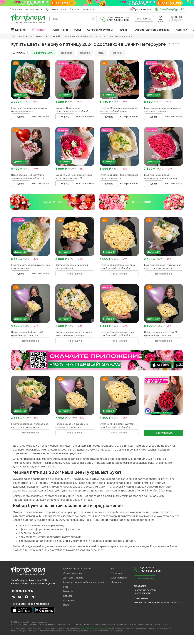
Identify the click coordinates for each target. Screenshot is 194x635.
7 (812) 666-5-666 (150, 571)
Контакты (74, 9)
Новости (67, 596)
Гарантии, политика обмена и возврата (83, 582)
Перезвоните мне (145, 578)
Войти (66, 605)
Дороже (85, 52)
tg (32, 596)
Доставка (140, 585)
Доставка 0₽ (20, 95)
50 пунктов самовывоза (147, 602)
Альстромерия (119, 577)
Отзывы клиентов (72, 573)
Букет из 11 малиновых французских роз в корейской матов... (71, 111)
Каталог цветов (34, 9)
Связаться (142, 19)
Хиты (101, 52)
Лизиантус (116, 582)
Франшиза (88, 9)
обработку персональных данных (93, 628)
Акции (41, 29)
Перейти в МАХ (163, 432)
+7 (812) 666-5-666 (118, 20)
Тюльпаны (116, 573)
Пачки (123, 29)
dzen (26, 596)
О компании (16, 9)
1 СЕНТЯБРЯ (59, 29)
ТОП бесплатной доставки (151, 29)
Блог (65, 586)
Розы (77, 29)
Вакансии (68, 591)
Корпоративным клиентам (77, 568)
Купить (21, 116)
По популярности (42, 52)
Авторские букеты (100, 29)
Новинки (181, 29)
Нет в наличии (75, 273)
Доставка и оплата (56, 9)
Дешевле (66, 52)
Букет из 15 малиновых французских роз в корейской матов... (160, 178)
